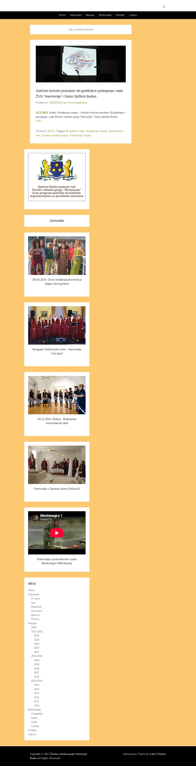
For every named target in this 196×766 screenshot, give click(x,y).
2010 (36, 705)
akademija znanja (96, 130)
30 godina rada (75, 130)
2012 (36, 697)
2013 (51, 130)
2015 (36, 684)
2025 (36, 635)
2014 (36, 689)
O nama (35, 598)
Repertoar (36, 606)
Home (62, 15)
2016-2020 (36, 656)
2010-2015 (36, 680)
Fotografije (37, 713)
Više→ (39, 120)
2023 (36, 643)
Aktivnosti (36, 611)
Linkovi (133, 15)
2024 (36, 639)
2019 (36, 664)
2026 (33, 627)
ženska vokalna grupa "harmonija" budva (66, 135)
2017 (36, 672)
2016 (36, 676)
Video (34, 722)
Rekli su (35, 615)
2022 (36, 647)
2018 (36, 668)
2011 (36, 701)
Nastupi (90, 15)
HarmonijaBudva (77, 102)
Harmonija (75, 15)
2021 (36, 652)
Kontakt (120, 15)
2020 (36, 660)
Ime (33, 602)
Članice (35, 619)
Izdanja (35, 726)
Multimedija (105, 15)
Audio (34, 717)
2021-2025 (36, 631)
